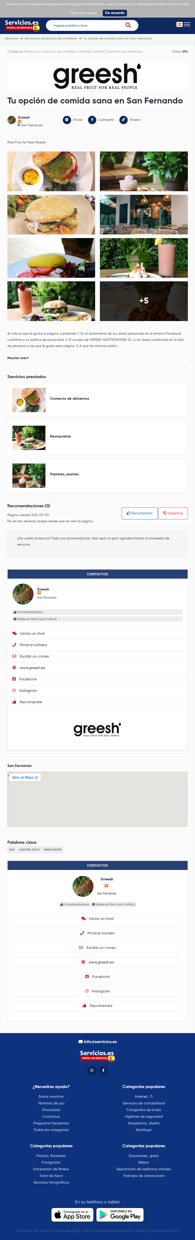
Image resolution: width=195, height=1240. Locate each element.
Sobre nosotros (51, 1096)
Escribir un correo (34, 657)
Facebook (27, 679)
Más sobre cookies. (83, 13)
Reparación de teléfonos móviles (144, 1169)
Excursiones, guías (144, 1156)
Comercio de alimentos (124, 51)
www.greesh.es (32, 668)
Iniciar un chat (32, 634)
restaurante (52, 849)
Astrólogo (144, 1130)
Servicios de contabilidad (144, 1103)
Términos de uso (51, 1103)
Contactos (51, 1116)
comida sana (29, 849)
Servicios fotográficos (51, 1182)
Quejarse (175, 513)
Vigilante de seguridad (144, 1116)
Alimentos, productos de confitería (50, 51)
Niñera (143, 1162)
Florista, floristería (51, 1156)
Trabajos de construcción (144, 1176)
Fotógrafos (51, 1162)
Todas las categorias (51, 1130)
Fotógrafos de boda (144, 1110)
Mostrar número (33, 645)
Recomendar (141, 513)
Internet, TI (143, 1096)
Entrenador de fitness (51, 1169)
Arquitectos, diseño (144, 1123)
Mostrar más (17, 358)
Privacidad (51, 1110)
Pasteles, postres (91, 51)
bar (12, 849)
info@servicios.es (100, 1042)
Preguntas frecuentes (51, 1123)
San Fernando (32, 125)
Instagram (27, 691)
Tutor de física (51, 1176)
